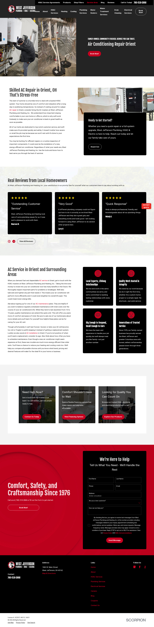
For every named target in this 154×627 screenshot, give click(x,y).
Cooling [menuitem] (73, 11)
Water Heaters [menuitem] (93, 11)
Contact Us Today (32, 417)
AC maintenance (42, 304)
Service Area (92, 2)
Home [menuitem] (37, 11)
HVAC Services (96, 577)
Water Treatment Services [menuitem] (104, 11)
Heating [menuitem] (64, 11)
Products (67, 2)
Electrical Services (98, 586)
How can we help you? (96, 508)
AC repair (13, 110)
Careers (94, 591)
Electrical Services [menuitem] (128, 11)
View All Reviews (26, 241)
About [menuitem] (45, 11)
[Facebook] (139, 567)
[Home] (21, 9)
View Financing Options (74, 417)
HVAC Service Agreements (49, 2)
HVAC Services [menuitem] (54, 11)
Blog (102, 2)
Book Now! (141, 11)
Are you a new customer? (97, 501)
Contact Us (95, 605)
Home (93, 567)
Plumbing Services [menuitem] (83, 11)
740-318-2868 (140, 2)
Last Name (119, 479)
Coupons (94, 601)
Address (91, 493)
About (93, 572)
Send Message (115, 540)
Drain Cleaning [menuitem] (117, 11)
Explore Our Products (113, 417)
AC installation (32, 333)
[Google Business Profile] (134, 567)
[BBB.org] (145, 567)
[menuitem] (11, 622)
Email (118, 486)
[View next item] (13, 241)
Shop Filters (79, 2)
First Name (92, 479)
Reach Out (95, 147)
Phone (91, 486)
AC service (43, 280)
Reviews (111, 2)
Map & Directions (49, 573)
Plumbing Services (98, 581)
